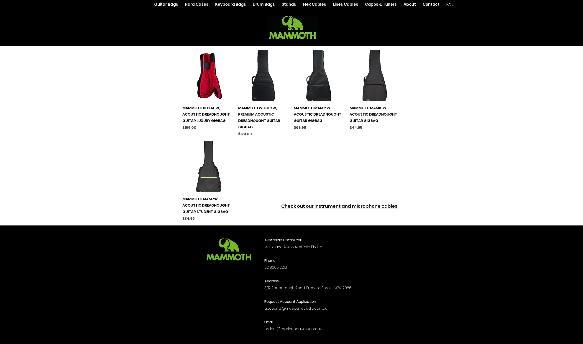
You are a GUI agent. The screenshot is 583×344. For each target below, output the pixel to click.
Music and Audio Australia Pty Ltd (293, 247)
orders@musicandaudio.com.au (293, 328)
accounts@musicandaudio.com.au (295, 308)
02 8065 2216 (276, 267)
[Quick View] (208, 75)
